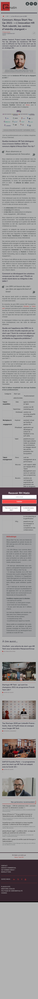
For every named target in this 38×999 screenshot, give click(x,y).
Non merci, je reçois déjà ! (11, 509)
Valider (19, 502)
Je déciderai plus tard (28, 509)
